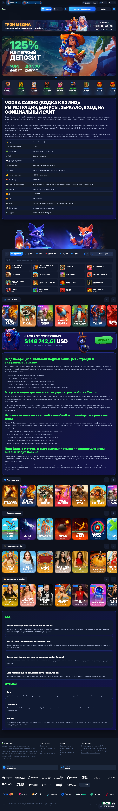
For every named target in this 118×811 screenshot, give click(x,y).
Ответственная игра (66, 748)
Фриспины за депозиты (47, 753)
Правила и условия (66, 746)
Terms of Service (95, 753)
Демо (13, 321)
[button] (53, 77)
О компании (43, 746)
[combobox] (109, 254)
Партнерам (64, 755)
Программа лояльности (47, 748)
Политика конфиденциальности (67, 751)
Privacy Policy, (85, 753)
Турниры (42, 751)
